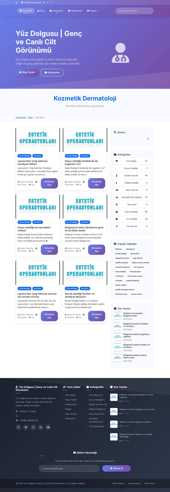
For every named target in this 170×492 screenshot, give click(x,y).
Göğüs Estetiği (136, 183)
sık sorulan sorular (135, 276)
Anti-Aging (136, 161)
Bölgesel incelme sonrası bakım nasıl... (135, 356)
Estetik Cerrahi (135, 175)
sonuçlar (118, 281)
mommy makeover (122, 267)
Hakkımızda (76, 10)
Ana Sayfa (27, 10)
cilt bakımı (119, 276)
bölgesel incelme (122, 258)
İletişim (93, 10)
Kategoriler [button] (58, 10)
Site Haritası (71, 414)
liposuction (134, 254)
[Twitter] (26, 427)
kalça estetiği (120, 272)
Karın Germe (136, 190)
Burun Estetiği (135, 168)
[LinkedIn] (41, 427)
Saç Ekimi (137, 204)
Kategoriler (54, 72)
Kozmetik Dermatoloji (134, 197)
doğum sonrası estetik (140, 263)
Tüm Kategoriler (96, 426)
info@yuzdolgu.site (32, 2)
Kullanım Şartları (134, 483)
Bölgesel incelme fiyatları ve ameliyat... (136, 345)
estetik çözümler (132, 281)
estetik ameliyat (121, 263)
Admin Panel (149, 483)
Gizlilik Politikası (118, 483)
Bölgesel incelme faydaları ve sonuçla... (135, 324)
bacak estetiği (120, 254)
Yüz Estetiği (136, 219)
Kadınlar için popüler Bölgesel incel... (133, 314)
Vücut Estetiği (136, 211)
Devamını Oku (49, 183)
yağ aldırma (137, 258)
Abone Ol (118, 468)
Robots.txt (70, 418)
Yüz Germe (136, 226)
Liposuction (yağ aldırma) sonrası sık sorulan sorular (37, 295)
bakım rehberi (121, 285)
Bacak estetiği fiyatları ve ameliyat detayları (80, 295)
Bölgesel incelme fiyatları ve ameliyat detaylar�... (135, 435)
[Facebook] (18, 427)
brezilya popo (135, 272)
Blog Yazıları (29, 72)
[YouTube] (48, 427)
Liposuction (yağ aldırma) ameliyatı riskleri (32, 163)
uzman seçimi (136, 294)
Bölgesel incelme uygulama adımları (136, 335)
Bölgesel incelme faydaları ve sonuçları (136, 409)
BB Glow (118, 249)
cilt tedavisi (130, 249)
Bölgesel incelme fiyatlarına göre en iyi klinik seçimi (84, 229)
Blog (42, 10)
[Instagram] (33, 427)
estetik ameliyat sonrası (124, 290)
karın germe (139, 267)
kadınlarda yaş (121, 294)
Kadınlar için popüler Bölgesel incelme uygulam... (136, 396)
